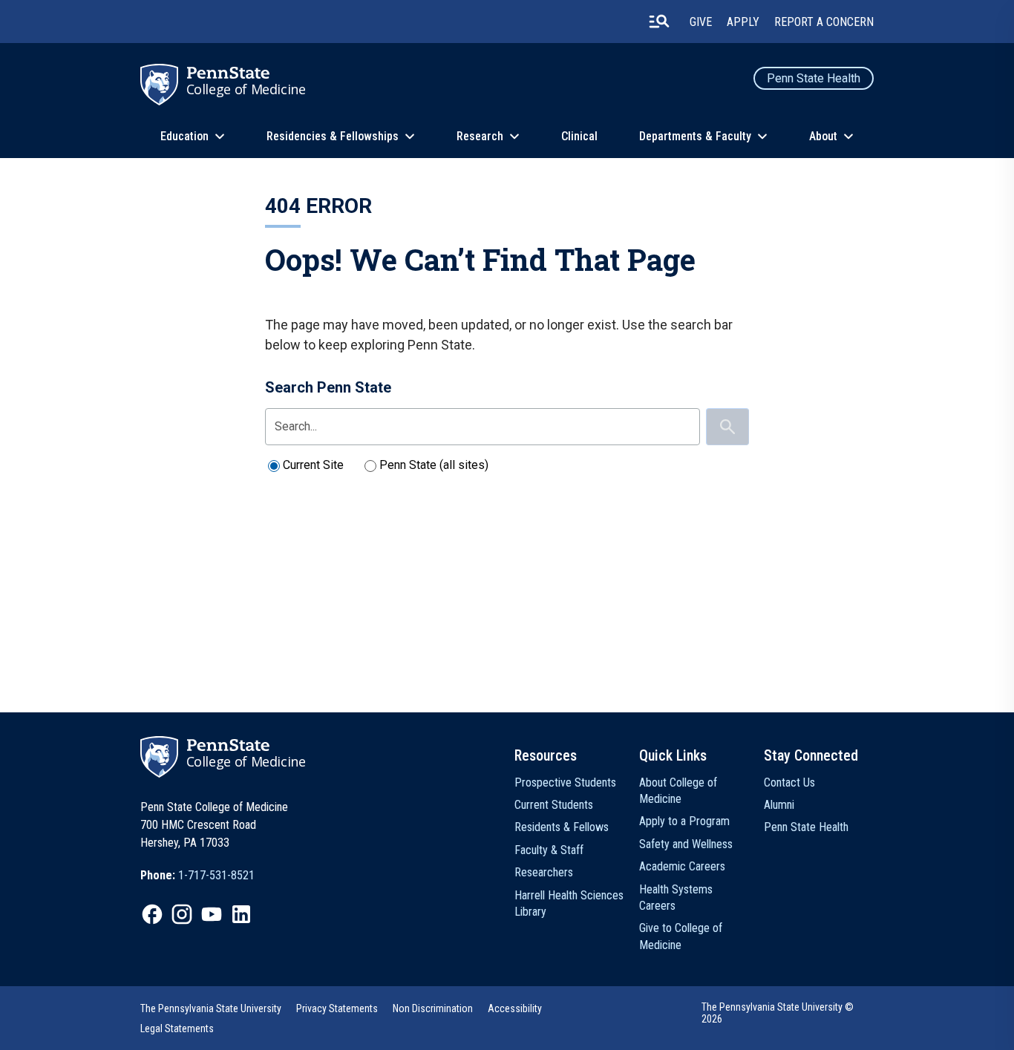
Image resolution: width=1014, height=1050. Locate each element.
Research (480, 136)
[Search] (727, 426)
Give (701, 22)
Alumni (779, 805)
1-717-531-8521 (216, 875)
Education (184, 136)
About (823, 136)
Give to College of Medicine (680, 936)
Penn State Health (813, 78)
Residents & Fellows (561, 827)
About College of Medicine (678, 790)
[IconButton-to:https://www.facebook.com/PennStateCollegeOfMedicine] (152, 914)
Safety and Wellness (686, 844)
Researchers (543, 872)
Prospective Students (565, 782)
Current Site (313, 465)
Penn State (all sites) (433, 465)
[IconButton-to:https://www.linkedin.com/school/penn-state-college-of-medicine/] (241, 914)
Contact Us (789, 782)
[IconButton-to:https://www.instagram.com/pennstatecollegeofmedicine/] (182, 914)
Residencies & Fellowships (332, 136)
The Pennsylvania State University (210, 1008)
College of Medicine (246, 89)
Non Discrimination (433, 1008)
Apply (743, 22)
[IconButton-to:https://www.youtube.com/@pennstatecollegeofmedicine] (211, 914)
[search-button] (659, 21)
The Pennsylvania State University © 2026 (777, 1013)
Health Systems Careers (676, 897)
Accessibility (515, 1008)
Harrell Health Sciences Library (569, 903)
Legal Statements (177, 1028)
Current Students (553, 805)
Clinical (579, 136)
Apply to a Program (684, 821)
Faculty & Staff (548, 850)
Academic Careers (682, 866)
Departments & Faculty (695, 136)
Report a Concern (824, 22)
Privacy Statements (337, 1008)
